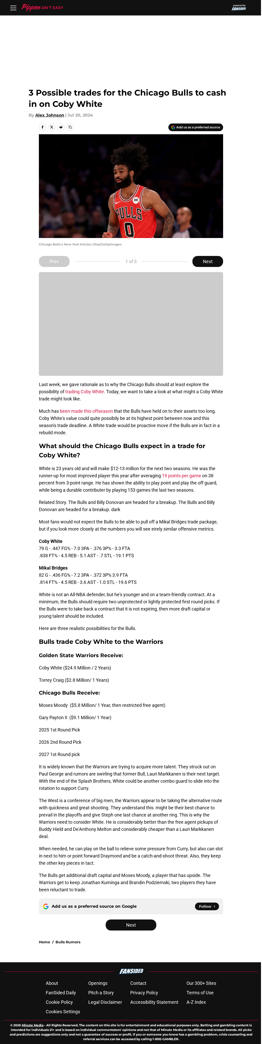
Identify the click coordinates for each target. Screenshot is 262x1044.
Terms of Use (200, 992)
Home (44, 942)
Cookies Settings (63, 1011)
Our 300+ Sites (201, 983)
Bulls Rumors (68, 942)
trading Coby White (84, 391)
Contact (138, 983)
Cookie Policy (59, 1002)
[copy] (70, 127)
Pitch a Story (101, 992)
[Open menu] (13, 8)
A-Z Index (196, 1002)
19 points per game (181, 475)
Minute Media (32, 1025)
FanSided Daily (61, 992)
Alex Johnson (49, 115)
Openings (97, 983)
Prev (54, 261)
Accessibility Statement (154, 1002)
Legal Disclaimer (105, 1002)
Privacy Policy (144, 992)
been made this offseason (86, 411)
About (52, 983)
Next (208, 261)
